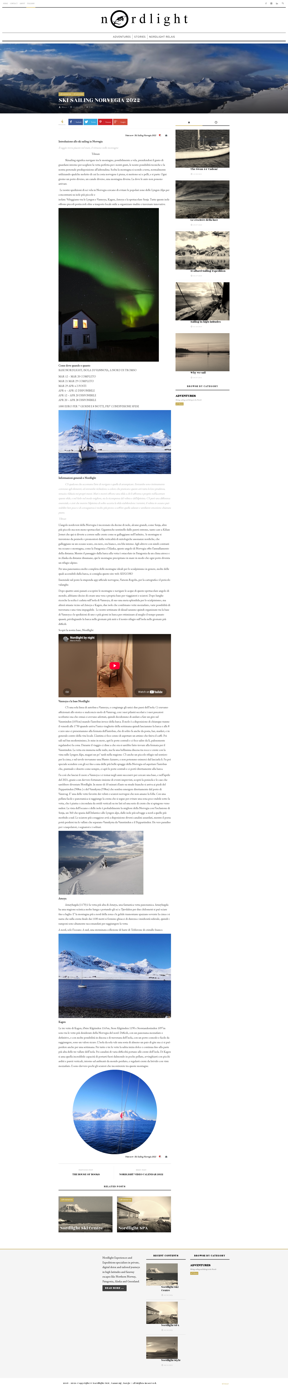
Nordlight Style (171, 1360)
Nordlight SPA (133, 1228)
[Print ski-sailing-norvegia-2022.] (166, 135)
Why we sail (198, 373)
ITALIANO (78, 94)
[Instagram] (271, 3)
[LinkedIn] (277, 3)
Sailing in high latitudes (205, 322)
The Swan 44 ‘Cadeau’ (204, 169)
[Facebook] (266, 3)
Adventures (65, 94)
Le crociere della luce (204, 220)
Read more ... (114, 1288)
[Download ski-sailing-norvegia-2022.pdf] (160, 135)
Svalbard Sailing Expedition (207, 271)
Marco (64, 107)
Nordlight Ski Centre (81, 1228)
